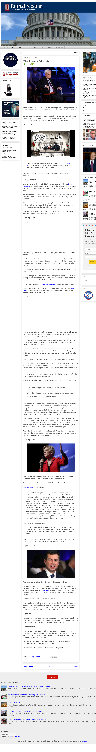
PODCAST (50, 47)
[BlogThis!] (52, 657)
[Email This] (50, 657)
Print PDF (30, 64)
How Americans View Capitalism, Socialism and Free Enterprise (10, 130)
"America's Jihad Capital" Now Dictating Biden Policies (26, 695)
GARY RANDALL (22, 47)
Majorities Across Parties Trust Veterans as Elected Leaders (9, 134)
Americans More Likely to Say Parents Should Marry (9, 126)
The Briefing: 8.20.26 (7, 147)
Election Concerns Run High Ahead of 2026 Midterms (9, 138)
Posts (86, 280)
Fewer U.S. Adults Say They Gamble (9, 123)
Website (85, 105)
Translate (16, 737)
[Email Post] (47, 657)
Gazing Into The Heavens (16, 703)
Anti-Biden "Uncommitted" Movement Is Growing (25, 711)
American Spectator (49, 284)
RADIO (41, 47)
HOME (6, 47)
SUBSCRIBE (59, 47)
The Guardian (28, 487)
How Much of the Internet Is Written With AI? (9, 150)
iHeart (84, 107)
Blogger (85, 741)
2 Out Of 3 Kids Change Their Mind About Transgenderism (28, 719)
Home (51, 666)
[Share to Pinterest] (56, 657)
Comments (87, 282)
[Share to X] (53, 657)
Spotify (84, 110)
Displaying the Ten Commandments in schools (9, 157)
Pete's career (45, 590)
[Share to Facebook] (55, 657)
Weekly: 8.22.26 (6, 145)
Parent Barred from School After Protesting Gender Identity (29, 686)
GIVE (12, 47)
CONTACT (33, 47)
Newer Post (28, 666)
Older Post (73, 666)
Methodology (5, 154)
